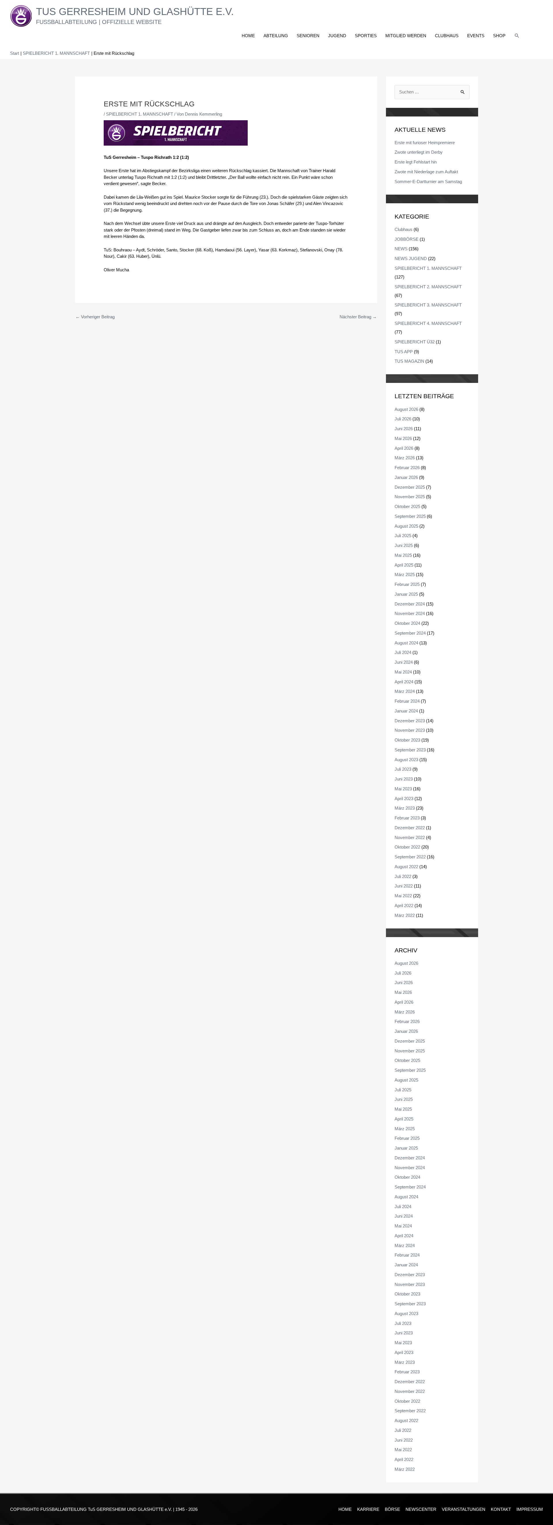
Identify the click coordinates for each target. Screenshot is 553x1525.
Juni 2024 (404, 662)
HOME (345, 1509)
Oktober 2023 (407, 740)
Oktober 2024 (407, 623)
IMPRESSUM (529, 1509)
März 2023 (405, 808)
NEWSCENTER (421, 1509)
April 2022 (404, 905)
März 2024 (405, 691)
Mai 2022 (403, 895)
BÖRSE (392, 1509)
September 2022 (410, 856)
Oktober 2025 (407, 506)
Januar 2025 (406, 594)
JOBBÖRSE (406, 239)
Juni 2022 (404, 885)
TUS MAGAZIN (409, 361)
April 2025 (404, 565)
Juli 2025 (403, 535)
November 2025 (410, 496)
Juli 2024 (403, 652)
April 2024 (404, 681)
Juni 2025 (404, 545)
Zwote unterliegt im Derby (419, 152)
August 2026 (406, 409)
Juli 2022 (403, 876)
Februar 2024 (407, 701)
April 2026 (404, 448)
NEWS (401, 248)
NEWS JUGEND (411, 258)
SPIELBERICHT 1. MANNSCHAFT (139, 114)
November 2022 (410, 837)
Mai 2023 (403, 788)
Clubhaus (403, 229)
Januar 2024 (406, 710)
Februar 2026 (407, 467)
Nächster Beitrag (358, 316)
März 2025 (405, 574)
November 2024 (410, 613)
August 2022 (406, 866)
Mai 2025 (403, 555)
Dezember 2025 (410, 487)
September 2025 (410, 516)
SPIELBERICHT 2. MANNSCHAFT (428, 286)
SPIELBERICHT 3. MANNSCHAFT (428, 304)
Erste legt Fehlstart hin (416, 161)
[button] (517, 36)
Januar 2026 (406, 477)
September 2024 (410, 633)
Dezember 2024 (410, 603)
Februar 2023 (407, 817)
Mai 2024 (403, 672)
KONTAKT (501, 1509)
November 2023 (410, 730)
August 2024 (406, 642)
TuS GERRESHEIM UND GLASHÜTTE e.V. (135, 11)
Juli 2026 (403, 418)
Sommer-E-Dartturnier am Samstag (428, 181)
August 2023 (406, 759)
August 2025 (406, 526)
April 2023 (404, 798)
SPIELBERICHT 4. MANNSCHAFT (428, 323)
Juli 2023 (403, 769)
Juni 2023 (404, 778)
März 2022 (405, 915)
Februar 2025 (407, 584)
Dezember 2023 (410, 720)
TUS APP (404, 351)
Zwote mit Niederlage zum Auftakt (426, 171)
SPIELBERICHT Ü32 (415, 341)
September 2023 (410, 749)
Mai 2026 (403, 438)
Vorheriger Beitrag (95, 316)
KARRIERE (368, 1509)
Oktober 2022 (407, 847)
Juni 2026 (404, 428)
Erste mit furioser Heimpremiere (425, 142)
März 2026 (405, 457)
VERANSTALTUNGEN (463, 1509)
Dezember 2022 (410, 827)
